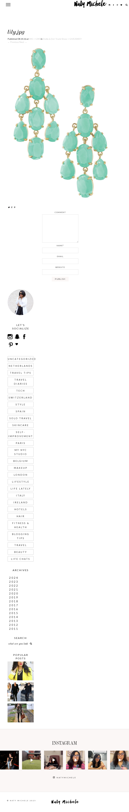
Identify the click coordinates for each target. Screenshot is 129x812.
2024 (14, 577)
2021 (14, 589)
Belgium (20, 461)
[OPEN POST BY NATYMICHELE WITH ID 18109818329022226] (75, 760)
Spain (21, 411)
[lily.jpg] (60, 123)
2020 (14, 593)
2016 (14, 609)
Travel (20, 545)
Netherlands (21, 365)
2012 (14, 624)
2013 (14, 621)
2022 (14, 585)
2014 (14, 617)
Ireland (20, 502)
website (60, 267)
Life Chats (20, 558)
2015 (14, 613)
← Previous (13, 42)
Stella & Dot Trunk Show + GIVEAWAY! (62, 39)
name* (60, 246)
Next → (23, 42)
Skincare (20, 425)
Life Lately (21, 488)
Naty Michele (90, 5)
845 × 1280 (34, 39)
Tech (20, 390)
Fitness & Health (20, 525)
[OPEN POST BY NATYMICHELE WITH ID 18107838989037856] (97, 760)
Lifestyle (20, 481)
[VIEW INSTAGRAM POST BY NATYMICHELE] (17, 767)
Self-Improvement (20, 434)
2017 (14, 605)
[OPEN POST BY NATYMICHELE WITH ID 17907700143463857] (53, 760)
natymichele (9, 754)
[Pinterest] (14, 207)
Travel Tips (20, 372)
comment (60, 212)
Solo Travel (20, 418)
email (60, 256)
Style (21, 404)
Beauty (20, 552)
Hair (21, 516)
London (21, 474)
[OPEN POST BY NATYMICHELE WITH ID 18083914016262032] (31, 760)
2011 (14, 628)
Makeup (21, 467)
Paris (20, 443)
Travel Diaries (21, 381)
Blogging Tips (20, 536)
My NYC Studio (20, 452)
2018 (14, 601)
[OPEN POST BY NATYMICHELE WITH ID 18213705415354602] (9, 760)
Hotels (20, 509)
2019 (14, 597)
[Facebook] (11, 207)
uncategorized (21, 359)
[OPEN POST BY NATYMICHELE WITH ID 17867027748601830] (119, 760)
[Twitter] (9, 207)
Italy (20, 495)
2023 (14, 581)
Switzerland (21, 397)
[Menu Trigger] (8, 4)
